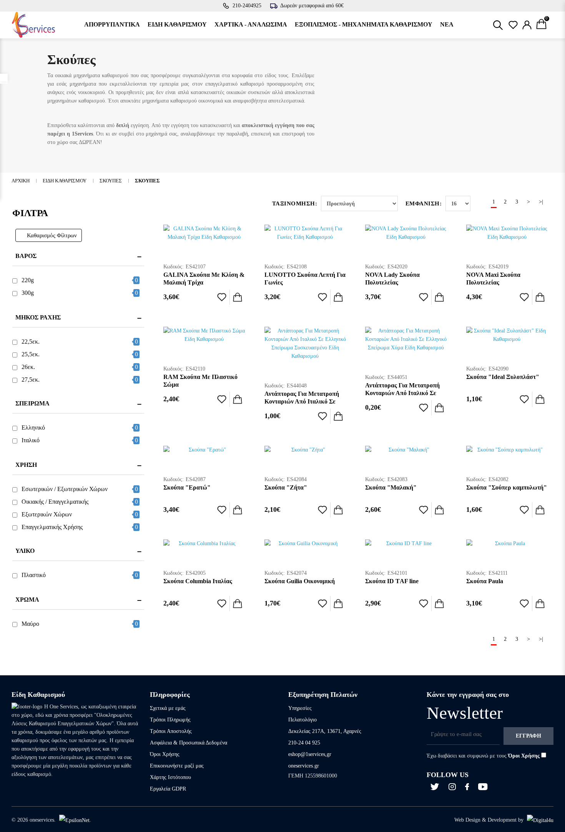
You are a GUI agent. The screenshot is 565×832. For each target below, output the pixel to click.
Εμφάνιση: (423, 203)
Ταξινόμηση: (294, 203)
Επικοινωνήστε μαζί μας (177, 766)
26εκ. (28, 367)
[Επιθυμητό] (222, 297)
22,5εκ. (31, 341)
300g (28, 292)
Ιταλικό (31, 440)
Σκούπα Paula (484, 581)
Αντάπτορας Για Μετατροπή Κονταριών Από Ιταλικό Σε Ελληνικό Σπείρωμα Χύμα (402, 393)
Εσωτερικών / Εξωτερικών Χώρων (65, 489)
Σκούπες (111, 181)
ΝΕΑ (447, 24)
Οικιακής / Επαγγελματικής (55, 501)
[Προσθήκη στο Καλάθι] (237, 297)
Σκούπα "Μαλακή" (391, 487)
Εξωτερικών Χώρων (47, 514)
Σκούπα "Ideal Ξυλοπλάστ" (502, 377)
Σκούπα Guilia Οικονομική (299, 581)
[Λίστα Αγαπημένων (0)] (513, 25)
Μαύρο (30, 623)
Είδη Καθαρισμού (177, 24)
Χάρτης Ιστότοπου (170, 777)
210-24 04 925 (304, 743)
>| (541, 202)
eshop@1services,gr (309, 754)
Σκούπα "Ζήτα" (285, 487)
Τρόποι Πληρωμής (170, 720)
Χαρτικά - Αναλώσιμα (250, 24)
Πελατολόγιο (302, 720)
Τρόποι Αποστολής (171, 731)
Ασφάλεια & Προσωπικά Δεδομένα (188, 743)
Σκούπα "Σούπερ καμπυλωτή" (506, 487)
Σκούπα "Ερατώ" (187, 487)
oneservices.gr (303, 766)
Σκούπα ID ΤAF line (392, 581)
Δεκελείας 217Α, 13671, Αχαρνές (324, 731)
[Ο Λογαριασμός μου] (527, 25)
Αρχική (21, 181)
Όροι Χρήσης (164, 754)
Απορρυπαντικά (112, 24)
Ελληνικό (33, 427)
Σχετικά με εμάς (168, 708)
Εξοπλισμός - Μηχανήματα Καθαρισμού (363, 24)
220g (28, 280)
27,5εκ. (31, 379)
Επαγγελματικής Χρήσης (52, 527)
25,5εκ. (31, 354)
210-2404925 (247, 5)
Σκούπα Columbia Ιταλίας (197, 581)
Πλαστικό (34, 575)
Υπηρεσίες (300, 708)
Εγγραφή (528, 736)
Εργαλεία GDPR (168, 789)
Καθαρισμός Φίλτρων (52, 235)
